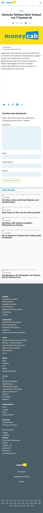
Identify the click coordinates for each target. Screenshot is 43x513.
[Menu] (3, 3)
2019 (31, 500)
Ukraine (5, 443)
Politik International (9, 325)
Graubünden (6, 312)
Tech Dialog (6, 397)
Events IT (5, 394)
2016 (2, 503)
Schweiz (5, 296)
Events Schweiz (7, 307)
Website (5, 171)
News (21, 11)
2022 (19, 500)
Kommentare (6, 451)
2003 (23, 505)
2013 (14, 503)
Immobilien (6, 448)
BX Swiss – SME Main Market (12, 343)
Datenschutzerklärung (21, 477)
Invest (4, 353)
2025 (7, 500)
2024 (11, 500)
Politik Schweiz (7, 302)
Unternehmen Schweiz (10, 299)
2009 (30, 503)
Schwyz (5, 315)
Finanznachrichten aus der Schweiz (14, 340)
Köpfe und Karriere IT (9, 392)
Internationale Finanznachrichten (14, 345)
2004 (19, 505)
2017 (39, 500)
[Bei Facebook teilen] (17, 23)
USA (3, 366)
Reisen (4, 412)
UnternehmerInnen (9, 453)
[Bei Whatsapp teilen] (21, 23)
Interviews (6, 420)
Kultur (4, 407)
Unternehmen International (11, 322)
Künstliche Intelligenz (10, 381)
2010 (26, 503)
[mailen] (29, 23)
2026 (2, 500)
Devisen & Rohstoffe (9, 371)
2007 (39, 503)
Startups (5, 376)
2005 (15, 505)
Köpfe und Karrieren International (14, 333)
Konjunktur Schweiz (9, 304)
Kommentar (6, 125)
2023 (15, 500)
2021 (23, 500)
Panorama (5, 330)
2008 (35, 503)
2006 (11, 505)
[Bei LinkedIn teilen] (25, 23)
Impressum (21, 472)
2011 (22, 503)
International (7, 320)
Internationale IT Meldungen (12, 389)
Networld (5, 399)
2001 (32, 505)
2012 (18, 503)
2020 (27, 500)
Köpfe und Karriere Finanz (11, 348)
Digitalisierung (7, 384)
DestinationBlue (7, 415)
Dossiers (5, 438)
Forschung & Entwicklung (11, 440)
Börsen (4, 368)
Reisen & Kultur (7, 404)
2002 (27, 505)
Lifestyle (5, 410)
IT (3, 379)
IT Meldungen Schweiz (10, 386)
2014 (10, 503)
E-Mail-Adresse (8, 162)
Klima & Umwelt (8, 430)
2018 (35, 500)
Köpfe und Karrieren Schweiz (12, 309)
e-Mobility (5, 435)
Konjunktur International (11, 327)
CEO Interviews (7, 422)
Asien (4, 361)
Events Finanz (7, 351)
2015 (6, 503)
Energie (5, 433)
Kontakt (21, 482)
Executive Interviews (9, 425)
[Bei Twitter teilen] (13, 23)
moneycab (8, 47)
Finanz (4, 338)
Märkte (4, 358)
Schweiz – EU (7, 445)
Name (4, 153)
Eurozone (5, 363)
